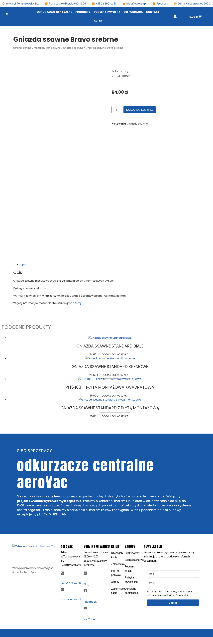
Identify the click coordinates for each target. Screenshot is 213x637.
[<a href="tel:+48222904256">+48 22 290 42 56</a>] (62, 573)
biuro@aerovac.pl (136, 3)
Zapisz (173, 602)
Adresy (115, 581)
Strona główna (22, 48)
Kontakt (153, 12)
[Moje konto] (175, 16)
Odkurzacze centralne (54, 12)
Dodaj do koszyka (139, 110)
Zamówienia (118, 564)
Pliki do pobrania (115, 573)
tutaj (78, 303)
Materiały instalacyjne (47, 48)
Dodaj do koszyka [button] (115, 354)
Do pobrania (133, 12)
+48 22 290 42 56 (106, 3)
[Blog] (85, 573)
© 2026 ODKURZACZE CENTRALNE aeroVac (106, 632)
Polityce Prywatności (177, 595)
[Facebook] (85, 590)
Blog (86, 584)
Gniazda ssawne (73, 48)
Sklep (98, 21)
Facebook (90, 602)
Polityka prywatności (131, 579)
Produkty (83, 12)
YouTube (89, 619)
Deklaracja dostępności (131, 591)
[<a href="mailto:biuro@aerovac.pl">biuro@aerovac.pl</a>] (62, 589)
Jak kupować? (132, 553)
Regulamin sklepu (130, 568)
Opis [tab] (23, 264)
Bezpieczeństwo (134, 559)
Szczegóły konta (117, 555)
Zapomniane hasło (118, 591)
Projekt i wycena (107, 12)
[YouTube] (85, 608)
